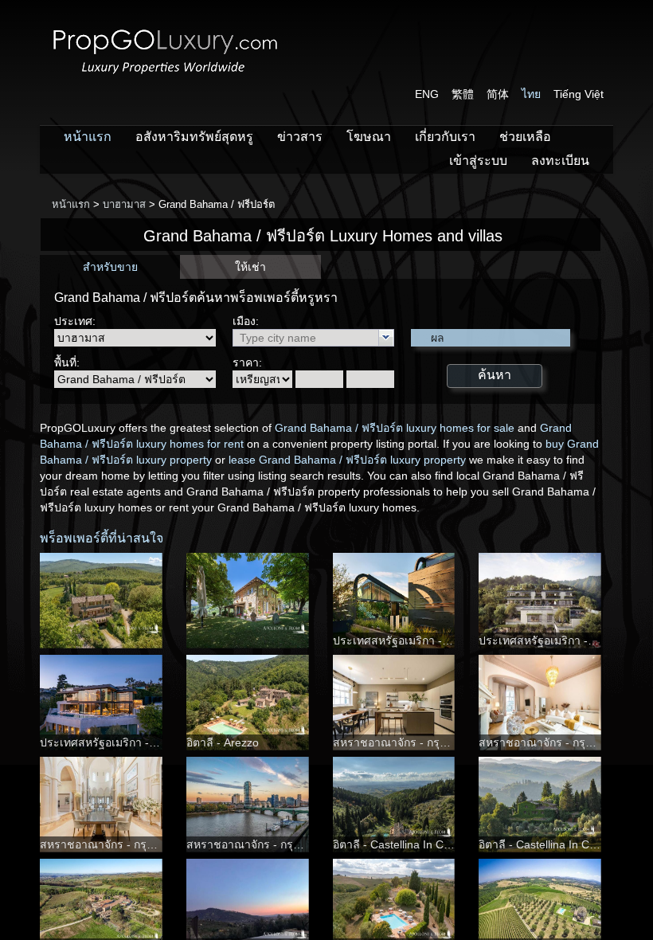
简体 (498, 94)
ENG (427, 94)
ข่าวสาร (300, 136)
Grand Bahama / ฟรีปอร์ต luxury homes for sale (394, 427)
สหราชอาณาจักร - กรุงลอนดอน (410, 742)
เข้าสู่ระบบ (478, 160)
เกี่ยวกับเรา (445, 136)
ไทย (531, 94)
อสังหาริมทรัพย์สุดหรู (194, 136)
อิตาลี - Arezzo (222, 742)
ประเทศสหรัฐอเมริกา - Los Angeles (419, 640)
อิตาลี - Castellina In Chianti (402, 844)
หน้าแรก (87, 136)
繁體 (463, 94)
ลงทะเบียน (560, 160)
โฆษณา (368, 136)
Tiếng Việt (578, 94)
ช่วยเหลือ (525, 136)
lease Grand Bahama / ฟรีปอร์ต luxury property (347, 459)
